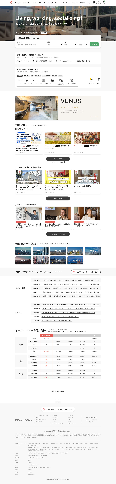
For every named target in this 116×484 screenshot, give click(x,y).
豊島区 (86, 447)
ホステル (69, 419)
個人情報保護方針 (39, 421)
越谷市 (50, 453)
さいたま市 (30, 453)
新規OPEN (26, 83)
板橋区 (96, 447)
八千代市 (45, 455)
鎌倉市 (41, 457)
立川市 (50, 449)
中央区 (34, 447)
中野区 (78, 447)
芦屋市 (48, 467)
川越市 (53, 453)
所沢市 (46, 453)
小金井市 (77, 449)
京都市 (29, 462)
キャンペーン (33, 83)
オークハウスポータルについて (42, 415)
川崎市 (33, 457)
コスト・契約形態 (46, 75)
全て (20, 83)
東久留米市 (90, 449)
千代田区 (30, 447)
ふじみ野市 (58, 453)
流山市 (37, 455)
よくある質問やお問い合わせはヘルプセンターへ (59, 409)
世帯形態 (60, 75)
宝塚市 (29, 467)
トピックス (54, 421)
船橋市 (33, 455)
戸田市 (39, 453)
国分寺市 (85, 449)
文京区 (44, 447)
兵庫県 (16, 467)
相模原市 (37, 457)
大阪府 (16, 465)
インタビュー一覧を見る (58, 234)
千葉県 (16, 455)
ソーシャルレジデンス (43, 83)
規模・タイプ (38, 75)
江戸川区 (41, 449)
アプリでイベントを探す (57, 162)
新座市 (42, 453)
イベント (35, 2)
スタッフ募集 (54, 415)
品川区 (59, 447)
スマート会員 (54, 419)
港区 (37, 447)
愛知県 (16, 460)
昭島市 (65, 449)
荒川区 (92, 447)
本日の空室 (19, 75)
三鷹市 (58, 449)
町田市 (73, 449)
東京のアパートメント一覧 (25, 61)
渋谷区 (75, 447)
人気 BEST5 (26, 75)
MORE (43, 32)
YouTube (91, 421)
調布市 (69, 449)
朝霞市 (65, 453)
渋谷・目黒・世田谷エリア (78, 443)
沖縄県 (16, 474)
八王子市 (46, 449)
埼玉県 (16, 453)
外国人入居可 (92, 81)
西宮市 (44, 467)
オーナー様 (61, 2)
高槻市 (37, 465)
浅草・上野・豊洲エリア (33, 445)
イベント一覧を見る (58, 159)
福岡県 (16, 472)
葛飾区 (37, 449)
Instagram (94, 419)
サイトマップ (70, 415)
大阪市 (29, 465)
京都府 (16, 462)
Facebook (87, 419)
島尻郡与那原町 (31, 474)
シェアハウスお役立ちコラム (57, 423)
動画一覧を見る (58, 198)
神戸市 (37, 467)
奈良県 (16, 469)
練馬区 (29, 449)
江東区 (55, 447)
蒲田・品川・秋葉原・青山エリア (91, 443)
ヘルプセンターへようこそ (87, 272)
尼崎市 (33, 467)
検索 (95, 44)
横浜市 (29, 457)
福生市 (38, 450)
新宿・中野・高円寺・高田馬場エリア (65, 443)
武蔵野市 (54, 449)
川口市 (35, 453)
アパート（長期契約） (71, 83)
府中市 (62, 449)
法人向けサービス (52, 2)
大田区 (66, 447)
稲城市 (41, 450)
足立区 (33, 449)
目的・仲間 (54, 75)
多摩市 (95, 449)
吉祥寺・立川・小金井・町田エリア (35, 443)
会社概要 (37, 417)
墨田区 (52, 447)
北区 (89, 447)
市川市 (29, 455)
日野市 (81, 449)
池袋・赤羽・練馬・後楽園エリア (49, 443)
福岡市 (29, 472)
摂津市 (33, 465)
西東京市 (30, 450)
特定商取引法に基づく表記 (41, 419)
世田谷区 (71, 447)
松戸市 (41, 455)
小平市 (34, 450)
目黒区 (63, 447)
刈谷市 (29, 460)
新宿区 (41, 447)
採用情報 (82, 2)
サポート (90, 3)
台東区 (48, 447)
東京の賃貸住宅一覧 (83, 61)
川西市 (41, 467)
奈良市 (29, 469)
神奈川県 (17, 457)
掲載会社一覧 (70, 417)
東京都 (16, 443)
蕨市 (62, 453)
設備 (32, 75)
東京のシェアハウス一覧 (67, 61)
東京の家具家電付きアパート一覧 (46, 61)
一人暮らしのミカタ (71, 423)
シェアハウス (52, 83)
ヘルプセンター (55, 417)
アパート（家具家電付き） (61, 84)
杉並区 (82, 447)
